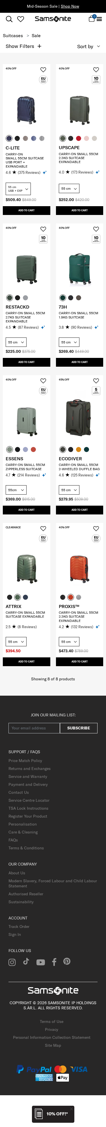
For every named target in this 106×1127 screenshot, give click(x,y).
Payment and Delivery (28, 784)
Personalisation (22, 824)
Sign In (14, 934)
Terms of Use (51, 1021)
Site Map (53, 1045)
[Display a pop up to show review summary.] (45, 172)
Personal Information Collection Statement (51, 1037)
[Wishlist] (20, 19)
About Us (16, 872)
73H (63, 307)
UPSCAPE (69, 147)
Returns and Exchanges (29, 768)
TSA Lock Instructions (28, 808)
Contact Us (18, 792)
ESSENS (14, 458)
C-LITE (13, 148)
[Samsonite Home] (53, 19)
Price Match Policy (25, 760)
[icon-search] (9, 19)
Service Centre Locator (28, 800)
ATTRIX (13, 606)
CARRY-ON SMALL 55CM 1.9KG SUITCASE (78, 315)
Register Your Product (27, 816)
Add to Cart (26, 210)
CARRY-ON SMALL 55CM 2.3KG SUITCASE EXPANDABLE (78, 158)
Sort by (85, 46)
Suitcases (13, 35)
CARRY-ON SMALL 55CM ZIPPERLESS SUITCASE (25, 467)
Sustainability (21, 901)
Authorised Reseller (25, 893)
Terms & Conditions (26, 847)
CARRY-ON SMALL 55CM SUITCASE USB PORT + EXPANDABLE (25, 160)
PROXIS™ (69, 606)
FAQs (13, 840)
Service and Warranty (27, 776)
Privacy (51, 1029)
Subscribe (78, 728)
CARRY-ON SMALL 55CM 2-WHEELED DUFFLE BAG (79, 467)
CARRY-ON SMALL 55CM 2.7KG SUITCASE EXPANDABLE (25, 317)
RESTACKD (17, 307)
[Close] (71, 1108)
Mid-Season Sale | (53, 6)
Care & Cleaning (23, 832)
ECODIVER (70, 458)
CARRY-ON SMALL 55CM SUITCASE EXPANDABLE (25, 614)
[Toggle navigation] (99, 19)
